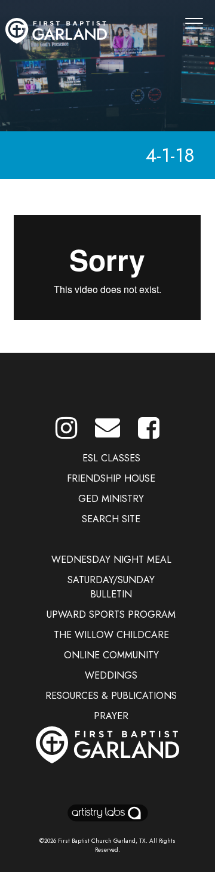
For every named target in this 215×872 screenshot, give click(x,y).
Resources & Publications (111, 695)
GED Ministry (111, 499)
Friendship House (111, 478)
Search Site (111, 519)
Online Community (111, 655)
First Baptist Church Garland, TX (102, 840)
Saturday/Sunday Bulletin (111, 587)
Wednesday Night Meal (111, 559)
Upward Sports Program (111, 614)
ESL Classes (111, 458)
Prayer (111, 716)
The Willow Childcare (111, 635)
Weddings (111, 675)
